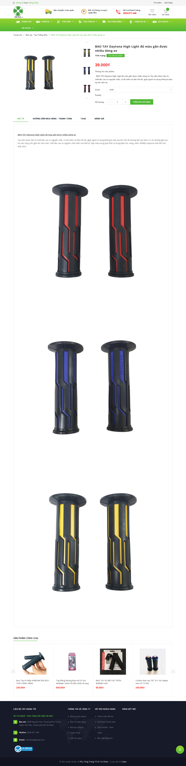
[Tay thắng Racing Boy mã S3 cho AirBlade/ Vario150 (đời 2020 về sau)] (73, 662)
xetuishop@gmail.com (35, 740)
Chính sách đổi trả (105, 716)
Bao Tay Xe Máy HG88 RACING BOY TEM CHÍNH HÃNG (32, 682)
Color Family (98, 92)
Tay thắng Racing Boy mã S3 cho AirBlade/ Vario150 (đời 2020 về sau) (72, 682)
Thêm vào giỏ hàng (141, 102)
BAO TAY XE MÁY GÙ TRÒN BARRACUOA (108, 682)
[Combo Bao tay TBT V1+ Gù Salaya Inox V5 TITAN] (153, 662)
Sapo (124, 761)
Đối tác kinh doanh (78, 716)
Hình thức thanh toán (106, 722)
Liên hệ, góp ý (76, 738)
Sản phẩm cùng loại (25, 638)
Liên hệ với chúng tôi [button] (24, 709)
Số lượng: (99, 102)
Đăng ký (19, 2)
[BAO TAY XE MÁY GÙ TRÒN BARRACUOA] (113, 662)
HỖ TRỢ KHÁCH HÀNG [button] (105, 709)
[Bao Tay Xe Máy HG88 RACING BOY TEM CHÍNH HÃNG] (33, 662)
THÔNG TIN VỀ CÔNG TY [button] (79, 709)
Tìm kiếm (157, 2)
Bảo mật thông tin (105, 738)
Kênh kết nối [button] (129, 709)
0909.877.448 (129, 13)
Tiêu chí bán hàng (78, 722)
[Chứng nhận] (24, 749)
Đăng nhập (33, 2)
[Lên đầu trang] (180, 758)
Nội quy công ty (76, 727)
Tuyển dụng (75, 733)
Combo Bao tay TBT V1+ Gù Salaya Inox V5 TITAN (152, 682)
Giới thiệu (168, 2)
